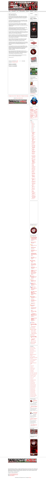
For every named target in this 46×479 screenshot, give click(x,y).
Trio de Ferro (31, 378)
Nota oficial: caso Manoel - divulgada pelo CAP (33, 179)
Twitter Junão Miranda (33, 163)
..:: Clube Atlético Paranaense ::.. (33, 339)
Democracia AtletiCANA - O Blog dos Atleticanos (34, 319)
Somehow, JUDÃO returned (34, 245)
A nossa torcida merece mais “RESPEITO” (33, 147)
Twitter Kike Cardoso (32, 389)
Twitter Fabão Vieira (32, 383)
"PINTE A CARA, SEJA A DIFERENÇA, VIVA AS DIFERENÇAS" (33, 161)
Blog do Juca (31, 353)
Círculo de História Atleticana (33, 283)
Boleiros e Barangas (33, 342)
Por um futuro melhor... (33, 143)
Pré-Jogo (36, 116)
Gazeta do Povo (33, 343)
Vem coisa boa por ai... (33, 189)
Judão (32, 244)
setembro (33, 126)
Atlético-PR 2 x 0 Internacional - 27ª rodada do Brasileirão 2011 (33, 419)
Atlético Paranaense (32, 347)
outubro (33, 125)
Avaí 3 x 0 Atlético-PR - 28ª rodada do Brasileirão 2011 (34, 424)
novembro (33, 124)
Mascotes (31, 114)
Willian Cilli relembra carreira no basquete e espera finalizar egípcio (34, 289)
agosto (32, 127)
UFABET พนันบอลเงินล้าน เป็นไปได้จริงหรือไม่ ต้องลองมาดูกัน (34, 254)
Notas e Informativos (34, 114)
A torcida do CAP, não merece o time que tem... (33, 157)
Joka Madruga (32, 370)
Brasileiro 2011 (33, 110)
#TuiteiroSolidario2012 (33, 308)
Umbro (32, 118)
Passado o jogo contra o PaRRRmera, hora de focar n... (33, 176)
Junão (36, 113)
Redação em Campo (33, 247)
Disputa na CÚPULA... (33, 191)
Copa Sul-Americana (33, 112)
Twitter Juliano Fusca (32, 388)
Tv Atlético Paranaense (34, 333)
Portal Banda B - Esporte (33, 375)
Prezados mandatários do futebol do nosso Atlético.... (34, 139)
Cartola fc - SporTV (33, 330)
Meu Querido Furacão (33, 307)
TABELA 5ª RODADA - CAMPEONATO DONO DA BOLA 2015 (34, 294)
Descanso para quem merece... (34, 145)
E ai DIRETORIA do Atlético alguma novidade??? (33, 133)
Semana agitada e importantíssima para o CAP (34, 197)
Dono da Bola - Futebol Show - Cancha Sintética (34, 292)
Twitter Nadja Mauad (32, 391)
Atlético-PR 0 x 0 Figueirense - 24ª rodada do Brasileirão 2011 (33, 407)
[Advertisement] (18, 89)
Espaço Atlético (33, 296)
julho (32, 128)
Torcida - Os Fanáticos (32, 376)
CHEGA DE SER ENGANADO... (33, 142)
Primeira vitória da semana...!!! (34, 195)
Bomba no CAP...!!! (33, 135)
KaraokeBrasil (32, 322)
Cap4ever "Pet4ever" (32, 356)
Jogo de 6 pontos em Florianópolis (35, 412)
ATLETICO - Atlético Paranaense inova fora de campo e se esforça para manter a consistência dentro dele (33, 272)
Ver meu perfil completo (33, 93)
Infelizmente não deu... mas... (33, 168)
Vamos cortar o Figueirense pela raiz (35, 401)
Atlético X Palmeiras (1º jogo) (33, 186)
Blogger (30, 477)
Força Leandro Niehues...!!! (33, 188)
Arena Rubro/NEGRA (33, 158)
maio (32, 130)
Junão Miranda (33, 85)
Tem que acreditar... (33, 165)
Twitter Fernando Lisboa (33, 384)
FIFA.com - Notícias (33, 263)
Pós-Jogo (31, 116)
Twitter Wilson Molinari (32, 396)
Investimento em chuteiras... (33, 137)
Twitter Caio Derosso (32, 382)
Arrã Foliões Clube (33, 326)
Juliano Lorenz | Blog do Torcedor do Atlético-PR (34, 324)
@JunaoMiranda (12, 475)
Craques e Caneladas (33, 329)
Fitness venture (32, 242)
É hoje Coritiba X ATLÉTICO (33, 170)
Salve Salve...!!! (33, 198)
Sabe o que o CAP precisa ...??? (33, 154)
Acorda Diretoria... (34, 155)
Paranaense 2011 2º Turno (33, 115)
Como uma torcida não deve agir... (33, 149)
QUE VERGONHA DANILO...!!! (34, 181)
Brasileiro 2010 (33, 109)
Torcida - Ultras (32, 377)
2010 (31, 122)
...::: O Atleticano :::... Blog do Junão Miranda (34, 314)
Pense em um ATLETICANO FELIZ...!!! (33, 173)
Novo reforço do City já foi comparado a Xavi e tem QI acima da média (34, 239)
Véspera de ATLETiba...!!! (33, 171)
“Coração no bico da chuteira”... (33, 166)
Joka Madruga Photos (33, 253)
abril (32, 131)
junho (32, 129)
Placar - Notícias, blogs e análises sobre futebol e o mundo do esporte (34, 237)
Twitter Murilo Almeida (32, 390)
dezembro (33, 123)
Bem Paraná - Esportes (33, 348)
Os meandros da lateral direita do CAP (33, 193)
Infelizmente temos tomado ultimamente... (33, 151)
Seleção (31, 117)
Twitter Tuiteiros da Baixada (33, 395)
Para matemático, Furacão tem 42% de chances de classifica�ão (34, 277)
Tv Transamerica (33, 260)
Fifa (30, 364)
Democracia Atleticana (32, 360)
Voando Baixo (32, 305)
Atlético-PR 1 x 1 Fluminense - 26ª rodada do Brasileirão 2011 (34, 315)
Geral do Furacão (32, 369)
